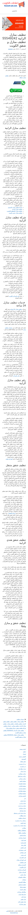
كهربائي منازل (22, 872)
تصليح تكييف (22, 781)
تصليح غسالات (22, 793)
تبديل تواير (23, 771)
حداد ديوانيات (22, 808)
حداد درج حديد (22, 806)
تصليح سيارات (22, 788)
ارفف (24, 751)
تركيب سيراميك (22, 776)
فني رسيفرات (22, 850)
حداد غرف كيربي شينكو (20, 813)
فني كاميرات (22, 857)
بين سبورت (23, 766)
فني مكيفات (23, 862)
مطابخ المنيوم (22, 882)
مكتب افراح (23, 889)
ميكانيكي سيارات (21, 892)
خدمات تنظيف (20, 719)
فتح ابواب (23, 840)
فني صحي (23, 855)
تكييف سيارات (22, 796)
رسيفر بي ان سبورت (20, 820)
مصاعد (24, 879)
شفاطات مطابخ (22, 830)
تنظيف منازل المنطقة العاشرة (14, 211)
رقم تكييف (23, 823)
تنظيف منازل (10, 724)
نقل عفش (23, 899)
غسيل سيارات (22, 838)
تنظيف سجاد (20, 721)
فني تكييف (23, 847)
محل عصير (23, 874)
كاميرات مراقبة (22, 865)
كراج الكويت (23, 867)
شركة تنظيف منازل (11, 728)
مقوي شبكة (23, 887)
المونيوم (24, 759)
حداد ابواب (23, 801)
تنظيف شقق (13, 721)
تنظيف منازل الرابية (17, 209)
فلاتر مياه (23, 845)
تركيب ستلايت (22, 774)
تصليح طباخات (22, 791)
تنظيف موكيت (15, 726)
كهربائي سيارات (22, 870)
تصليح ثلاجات (22, 786)
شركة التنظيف (12, 513)
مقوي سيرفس (22, 884)
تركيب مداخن (22, 778)
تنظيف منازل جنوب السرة (15, 213)
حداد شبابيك (23, 810)
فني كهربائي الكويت (14, 296)
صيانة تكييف (23, 835)
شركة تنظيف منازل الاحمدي (15, 207)
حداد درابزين (22, 803)
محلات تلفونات (22, 877)
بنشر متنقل (23, 761)
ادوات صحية (23, 749)
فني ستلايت (23, 852)
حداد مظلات (23, 815)
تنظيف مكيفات (18, 724)
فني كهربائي (16, 375)
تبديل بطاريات (22, 769)
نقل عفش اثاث (22, 902)
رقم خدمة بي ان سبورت (19, 825)
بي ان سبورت (22, 764)
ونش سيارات (22, 904)
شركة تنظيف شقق (21, 728)
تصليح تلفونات (22, 783)
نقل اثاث (23, 897)
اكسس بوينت (22, 756)
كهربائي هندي (9, 459)
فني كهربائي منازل (21, 860)
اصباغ (24, 754)
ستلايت (24, 828)
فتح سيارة (23, 842)
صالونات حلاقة (22, 833)
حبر (25, 798)
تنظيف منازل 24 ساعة (16, 309)
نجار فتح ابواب (22, 894)
